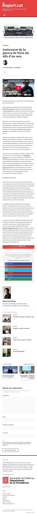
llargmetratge (28, 255)
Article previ (7, 364)
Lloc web (5, 432)
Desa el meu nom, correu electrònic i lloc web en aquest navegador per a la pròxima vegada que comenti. (17, 444)
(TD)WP (13, 511)
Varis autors (24, 380)
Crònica (6, 45)
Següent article (28, 364)
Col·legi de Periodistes (8, 471)
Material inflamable (18, 351)
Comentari (6, 395)
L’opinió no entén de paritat (21, 328)
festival (21, 255)
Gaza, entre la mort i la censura (22, 340)
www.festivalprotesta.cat (10, 228)
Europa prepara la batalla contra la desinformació (18, 37)
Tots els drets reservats (9, 509)
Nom (4, 416)
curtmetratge (15, 255)
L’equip (4, 498)
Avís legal (5, 497)
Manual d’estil (6, 500)
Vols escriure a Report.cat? (9, 503)
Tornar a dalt (30, 512)
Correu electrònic (8, 424)
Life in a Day (6, 167)
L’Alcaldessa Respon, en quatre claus (23, 317)
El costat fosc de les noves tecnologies (8, 376)
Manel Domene (6, 378)
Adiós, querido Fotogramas (9, 495)
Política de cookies (7, 502)
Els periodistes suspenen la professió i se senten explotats (27, 377)
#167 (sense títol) (7, 493)
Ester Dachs (9, 67)
